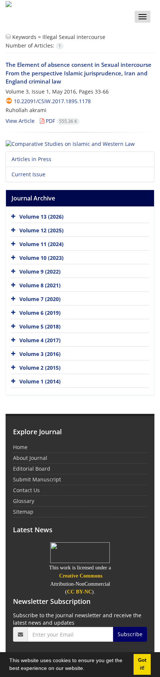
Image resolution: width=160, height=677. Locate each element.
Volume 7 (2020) (40, 298)
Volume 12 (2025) (41, 230)
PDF (60, 120)
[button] (87, 669)
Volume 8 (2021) (40, 285)
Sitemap (23, 511)
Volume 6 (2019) (40, 312)
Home (20, 447)
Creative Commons (80, 576)
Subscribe (130, 634)
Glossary (23, 500)
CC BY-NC (79, 592)
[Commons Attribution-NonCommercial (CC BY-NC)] (80, 552)
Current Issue (28, 174)
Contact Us (26, 490)
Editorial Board (31, 468)
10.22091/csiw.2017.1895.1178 (52, 101)
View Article (20, 120)
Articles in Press (31, 159)
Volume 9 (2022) (40, 271)
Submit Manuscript (37, 479)
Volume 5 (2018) (40, 326)
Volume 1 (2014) (40, 381)
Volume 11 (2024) (41, 244)
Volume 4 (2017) (40, 340)
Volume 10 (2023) (41, 257)
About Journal (30, 457)
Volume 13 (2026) (41, 216)
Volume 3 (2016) (40, 353)
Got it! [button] (142, 664)
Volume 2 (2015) (40, 367)
